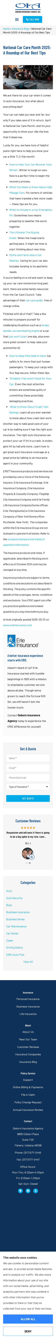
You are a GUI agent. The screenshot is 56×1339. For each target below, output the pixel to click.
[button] (17, 19)
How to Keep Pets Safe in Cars (27, 355)
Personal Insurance (28, 999)
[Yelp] (35, 1191)
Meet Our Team (28, 1039)
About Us (28, 1031)
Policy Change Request (28, 1102)
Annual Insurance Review (28, 1109)
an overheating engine (26, 330)
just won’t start (18, 336)
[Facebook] (28, 1191)
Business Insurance (28, 1006)
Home (6, 28)
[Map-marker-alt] (20, 1191)
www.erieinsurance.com (17, 625)
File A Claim (28, 1094)
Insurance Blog (20, 28)
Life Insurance (28, 1014)
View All (28, 961)
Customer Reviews (28, 1047)
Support (28, 1079)
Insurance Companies (28, 1054)
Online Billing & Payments (28, 1087)
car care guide (34, 300)
